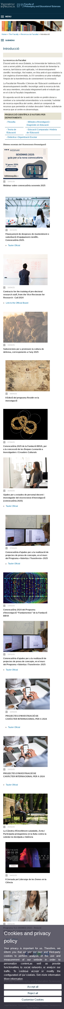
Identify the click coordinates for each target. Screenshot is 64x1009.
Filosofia (11, 122)
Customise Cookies (33, 999)
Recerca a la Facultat (29, 34)
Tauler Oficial (14, 245)
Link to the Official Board (17, 303)
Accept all (32, 986)
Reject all (33, 993)
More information (13, 978)
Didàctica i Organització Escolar (22, 137)
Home (4, 34)
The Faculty (14, 34)
